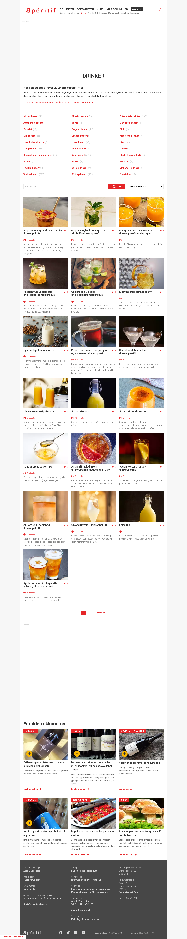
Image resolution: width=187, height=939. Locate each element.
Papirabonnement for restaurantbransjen (91, 889)
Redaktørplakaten (52, 898)
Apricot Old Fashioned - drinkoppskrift (37, 526)
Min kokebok (113, 13)
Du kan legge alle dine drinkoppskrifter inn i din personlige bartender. (58, 102)
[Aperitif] (41, 11)
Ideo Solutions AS (146, 933)
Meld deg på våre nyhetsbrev (85, 919)
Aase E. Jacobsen (31, 871)
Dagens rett (65, 13)
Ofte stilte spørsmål (80, 910)
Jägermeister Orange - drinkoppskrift (132, 468)
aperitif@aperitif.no (80, 901)
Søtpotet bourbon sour (133, 411)
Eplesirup (124, 524)
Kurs (100, 9)
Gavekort (92, 13)
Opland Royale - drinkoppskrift (89, 524)
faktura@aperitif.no (128, 892)
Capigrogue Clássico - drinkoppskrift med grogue (87, 293)
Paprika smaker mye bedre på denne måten (92, 833)
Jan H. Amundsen (31, 880)
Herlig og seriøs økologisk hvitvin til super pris (44, 833)
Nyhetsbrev (102, 13)
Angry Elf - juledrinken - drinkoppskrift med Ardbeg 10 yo (90, 468)
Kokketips (134, 13)
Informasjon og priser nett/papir (86, 880)
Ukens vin (75, 13)
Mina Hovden (29, 889)
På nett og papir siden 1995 (84, 871)
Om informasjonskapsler (35, 904)
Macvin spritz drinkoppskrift (135, 291)
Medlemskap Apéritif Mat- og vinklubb (89, 892)
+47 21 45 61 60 (85, 904)
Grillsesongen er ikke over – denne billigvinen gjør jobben (43, 764)
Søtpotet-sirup (80, 411)
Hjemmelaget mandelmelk (38, 350)
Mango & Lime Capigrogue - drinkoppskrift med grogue (135, 232)
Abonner (137, 9)
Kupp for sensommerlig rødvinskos (139, 762)
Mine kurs (125, 13)
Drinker (84, 13)
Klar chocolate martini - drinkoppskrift (133, 352)
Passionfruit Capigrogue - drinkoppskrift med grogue (39, 293)
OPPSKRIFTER (85, 9)
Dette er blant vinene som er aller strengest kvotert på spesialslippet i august (92, 766)
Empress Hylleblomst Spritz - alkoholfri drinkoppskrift (88, 232)
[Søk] (160, 9)
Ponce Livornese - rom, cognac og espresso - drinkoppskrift (89, 352)
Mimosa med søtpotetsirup (39, 411)
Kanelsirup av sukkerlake (37, 466)
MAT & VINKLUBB (117, 9)
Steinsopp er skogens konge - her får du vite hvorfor (140, 833)
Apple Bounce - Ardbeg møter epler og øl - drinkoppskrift (40, 585)
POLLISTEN (67, 9)
